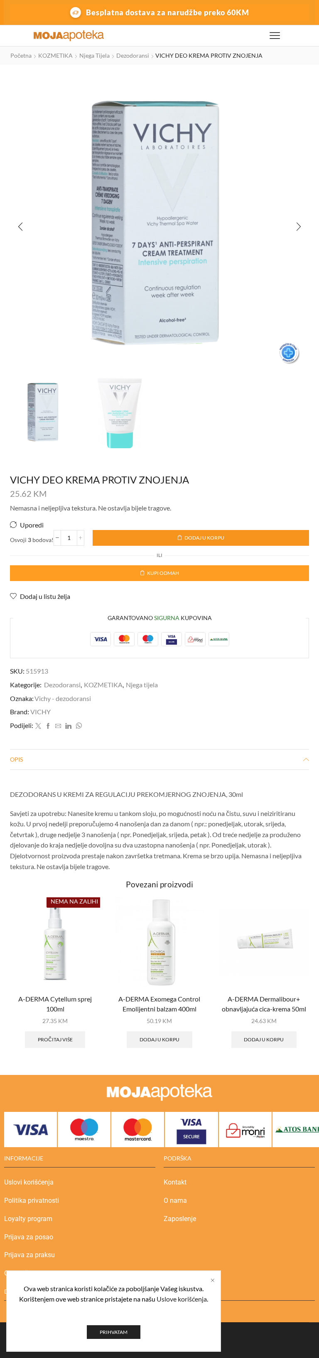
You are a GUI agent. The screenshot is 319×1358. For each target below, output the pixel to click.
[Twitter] (38, 726)
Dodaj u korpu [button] (159, 1039)
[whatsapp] (78, 726)
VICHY (40, 712)
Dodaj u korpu (204, 538)
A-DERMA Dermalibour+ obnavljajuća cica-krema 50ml (264, 1004)
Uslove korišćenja (182, 1299)
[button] (20, 226)
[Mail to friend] (58, 726)
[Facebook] (48, 726)
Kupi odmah (163, 573)
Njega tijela (94, 55)
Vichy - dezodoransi (62, 698)
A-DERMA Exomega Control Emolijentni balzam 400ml (159, 1004)
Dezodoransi (132, 55)
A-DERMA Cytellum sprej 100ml (55, 1004)
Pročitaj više (55, 1039)
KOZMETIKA (55, 55)
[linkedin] (68, 726)
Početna (21, 55)
